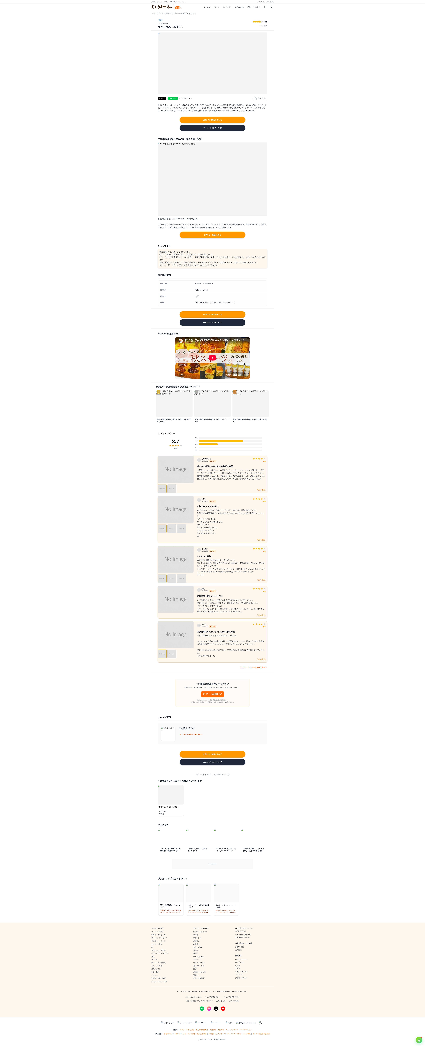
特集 (249, 7)
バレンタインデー (241, 959)
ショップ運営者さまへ (212, 997)
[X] (216, 1008)
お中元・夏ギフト (241, 971)
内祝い (195, 969)
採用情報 (213, 1030)
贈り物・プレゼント (200, 932)
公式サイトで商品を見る (211, 120)
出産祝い (196, 944)
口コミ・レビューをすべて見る (253, 667)
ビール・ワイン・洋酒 (159, 981)
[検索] (265, 7)
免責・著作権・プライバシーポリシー (199, 1001)
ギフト (217, 7)
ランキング (226, 7)
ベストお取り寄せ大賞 (243, 934)
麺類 (153, 956)
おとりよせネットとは (193, 997)
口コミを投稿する (214, 694)
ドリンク (154, 975)
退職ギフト (197, 975)
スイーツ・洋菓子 (163, 14)
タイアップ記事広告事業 (261, 1034)
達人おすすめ (239, 7)
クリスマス (239, 975)
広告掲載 (221, 1030)
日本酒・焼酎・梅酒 (158, 978)
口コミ (263, 26)
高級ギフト (197, 960)
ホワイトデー (239, 962)
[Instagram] (209, 1008)
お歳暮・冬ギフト (241, 978)
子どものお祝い (198, 956)
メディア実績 (234, 1001)
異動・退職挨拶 (198, 978)
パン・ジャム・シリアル (159, 953)
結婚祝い (196, 941)
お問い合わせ (221, 1001)
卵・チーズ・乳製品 (158, 963)
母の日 (237, 965)
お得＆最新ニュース (242, 937)
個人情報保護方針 (202, 1030)
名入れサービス (198, 966)
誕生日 (195, 953)
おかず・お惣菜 (156, 944)
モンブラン (175, 14)
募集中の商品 (239, 947)
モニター (257, 7)
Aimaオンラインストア (211, 128)
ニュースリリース (232, 1030)
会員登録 (238, 950)
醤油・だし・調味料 (158, 950)
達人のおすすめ (240, 931)
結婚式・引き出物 (199, 972)
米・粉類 (154, 960)
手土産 (195, 935)
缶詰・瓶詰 (155, 972)
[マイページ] (271, 7)
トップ (153, 14)
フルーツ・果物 (156, 966)
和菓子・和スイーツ (158, 935)
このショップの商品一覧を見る (191, 734)
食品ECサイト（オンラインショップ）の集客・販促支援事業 (185, 1034)
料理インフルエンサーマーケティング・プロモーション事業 (229, 1034)
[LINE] (202, 1008)
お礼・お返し (198, 947)
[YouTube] (223, 1008)
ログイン (262, 2)
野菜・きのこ (156, 969)
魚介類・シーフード (158, 941)
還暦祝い (196, 950)
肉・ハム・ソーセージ (159, 938)
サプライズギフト (199, 963)
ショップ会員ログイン (231, 997)
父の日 (237, 968)
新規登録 (271, 2)
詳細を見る (261, 490)
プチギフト (197, 938)
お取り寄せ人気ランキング (244, 928)
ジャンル (207, 7)
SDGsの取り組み (246, 1030)
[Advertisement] (212, 864)
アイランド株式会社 (187, 1030)
